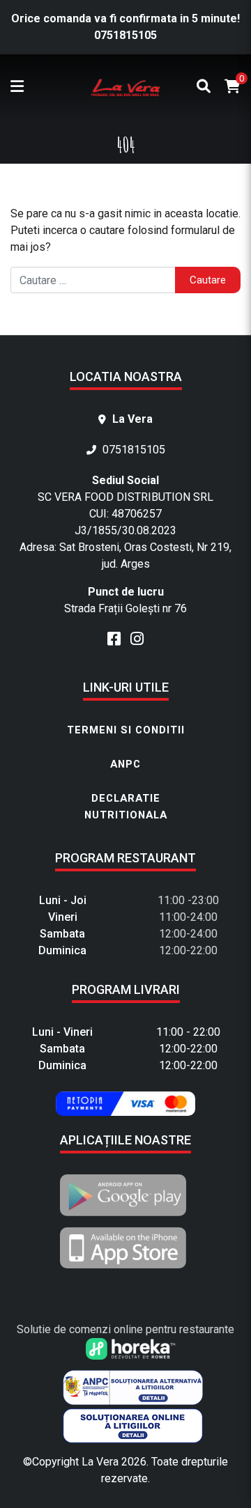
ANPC (125, 764)
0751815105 (125, 35)
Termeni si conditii (126, 730)
